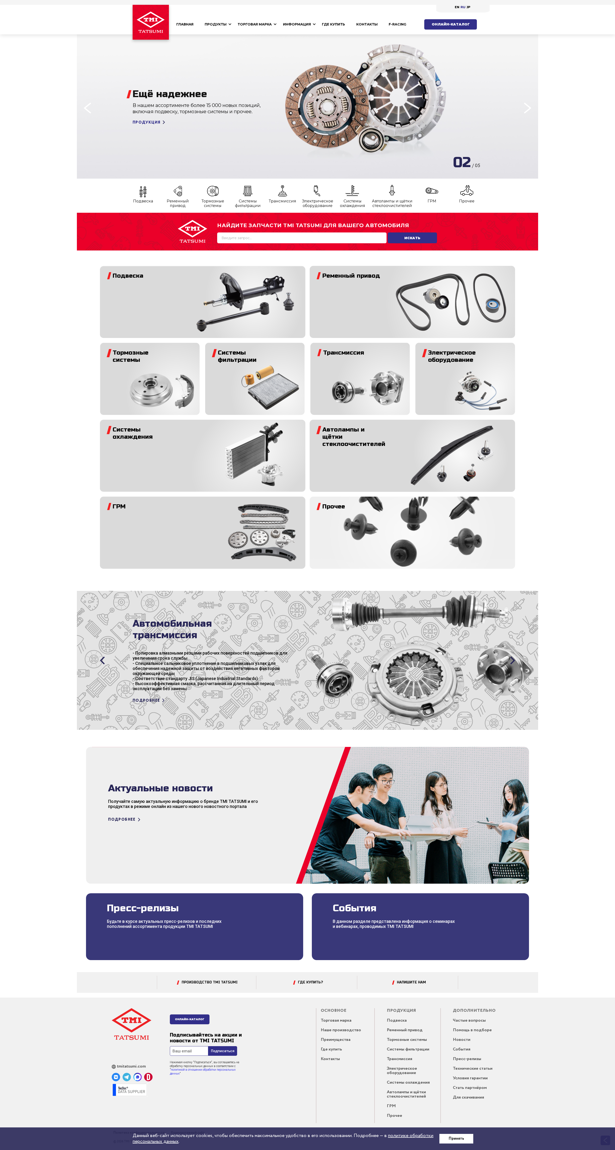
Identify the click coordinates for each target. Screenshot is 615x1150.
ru (463, 7)
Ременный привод (178, 203)
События (461, 1049)
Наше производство (341, 1030)
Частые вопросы (469, 1020)
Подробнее (146, 134)
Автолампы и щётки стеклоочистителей (392, 203)
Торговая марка (255, 24)
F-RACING (397, 24)
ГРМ (432, 201)
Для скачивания (468, 1097)
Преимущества (336, 1040)
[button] (87, 108)
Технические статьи (472, 1068)
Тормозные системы (213, 203)
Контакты (367, 24)
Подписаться (222, 1051)
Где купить (333, 24)
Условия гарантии (470, 1078)
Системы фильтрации (248, 203)
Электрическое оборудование (317, 203)
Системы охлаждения (352, 203)
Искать (412, 238)
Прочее (466, 201)
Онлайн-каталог (451, 24)
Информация (297, 24)
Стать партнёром (470, 1088)
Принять (456, 1138)
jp (468, 7)
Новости (461, 1040)
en (457, 7)
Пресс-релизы (467, 1059)
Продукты (216, 24)
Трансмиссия (282, 201)
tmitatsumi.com (131, 1066)
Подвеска (143, 201)
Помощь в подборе (472, 1030)
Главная (184, 24)
